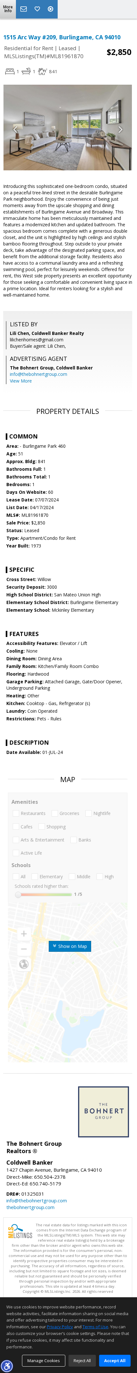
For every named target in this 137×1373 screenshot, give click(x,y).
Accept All (115, 1360)
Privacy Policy (60, 1327)
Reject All (82, 1360)
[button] (6, 1366)
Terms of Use (95, 1327)
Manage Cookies (43, 1360)
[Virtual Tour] (51, 9)
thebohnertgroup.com (30, 1207)
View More (21, 381)
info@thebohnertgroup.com (38, 374)
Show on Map (72, 946)
